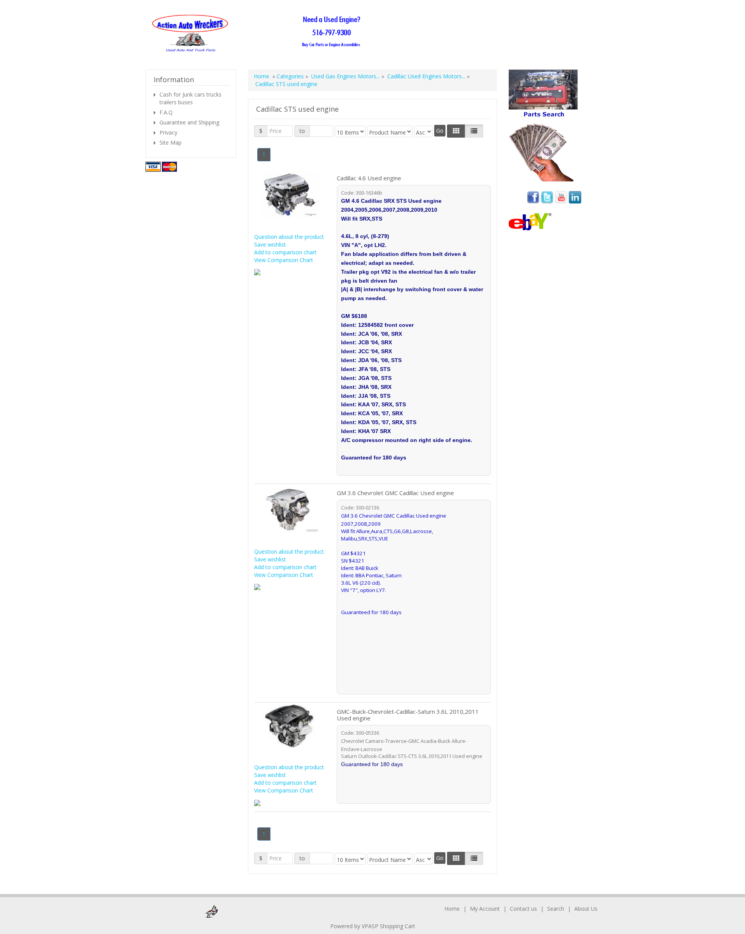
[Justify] (474, 131)
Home (261, 76)
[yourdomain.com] (258, 33)
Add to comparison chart (285, 252)
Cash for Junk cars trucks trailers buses (190, 98)
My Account (485, 908)
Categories (291, 76)
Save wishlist (270, 244)
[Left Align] (456, 131)
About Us (586, 908)
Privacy (168, 132)
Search (555, 908)
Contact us (523, 908)
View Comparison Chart (283, 260)
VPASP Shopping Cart (388, 926)
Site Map (170, 142)
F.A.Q (166, 112)
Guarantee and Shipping (189, 122)
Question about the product (289, 236)
